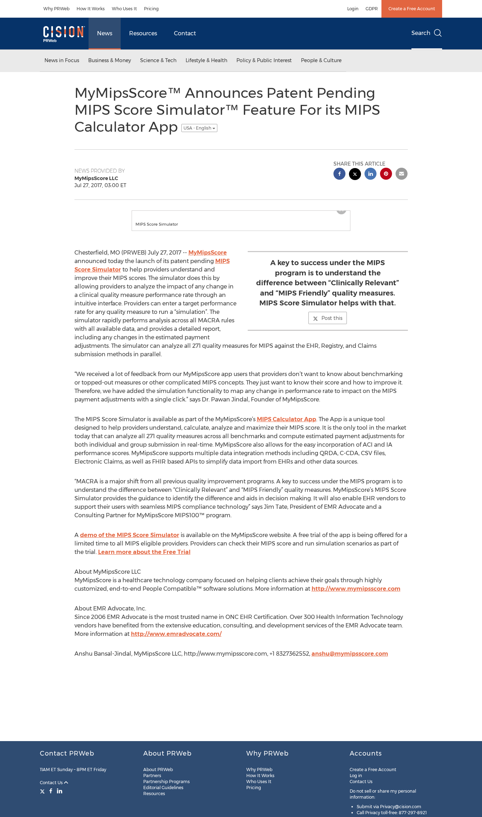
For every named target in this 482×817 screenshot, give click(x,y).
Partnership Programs (166, 781)
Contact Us (52, 782)
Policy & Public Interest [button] (264, 60)
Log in (356, 775)
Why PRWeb (56, 8)
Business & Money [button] (109, 60)
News (104, 33)
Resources (143, 33)
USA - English (197, 128)
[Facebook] (51, 790)
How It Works (91, 8)
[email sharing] (402, 174)
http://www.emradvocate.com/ (176, 641)
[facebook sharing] (339, 174)
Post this (331, 325)
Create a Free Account (411, 8)
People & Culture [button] (321, 60)
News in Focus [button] (61, 60)
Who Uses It (124, 8)
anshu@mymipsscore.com (350, 660)
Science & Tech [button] (158, 60)
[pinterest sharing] (386, 174)
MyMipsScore (207, 259)
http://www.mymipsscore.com (356, 595)
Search (420, 33)
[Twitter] (43, 790)
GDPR (372, 8)
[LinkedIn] (59, 790)
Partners (152, 775)
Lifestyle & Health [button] (206, 60)
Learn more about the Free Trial (144, 559)
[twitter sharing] (355, 175)
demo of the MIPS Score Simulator (129, 542)
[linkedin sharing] (370, 174)
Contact (185, 33)
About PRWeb (158, 769)
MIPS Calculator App (286, 426)
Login (353, 8)
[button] (241, 214)
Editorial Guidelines (163, 787)
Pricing (151, 8)
